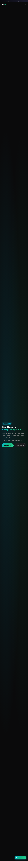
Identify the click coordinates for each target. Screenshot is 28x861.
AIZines (14, 1)
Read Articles (20, 445)
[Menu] (25, 5)
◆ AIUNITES (3, 1)
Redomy (22, 1)
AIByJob (18, 1)
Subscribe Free (8, 445)
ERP (4, 4)
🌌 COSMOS (10, 1)
